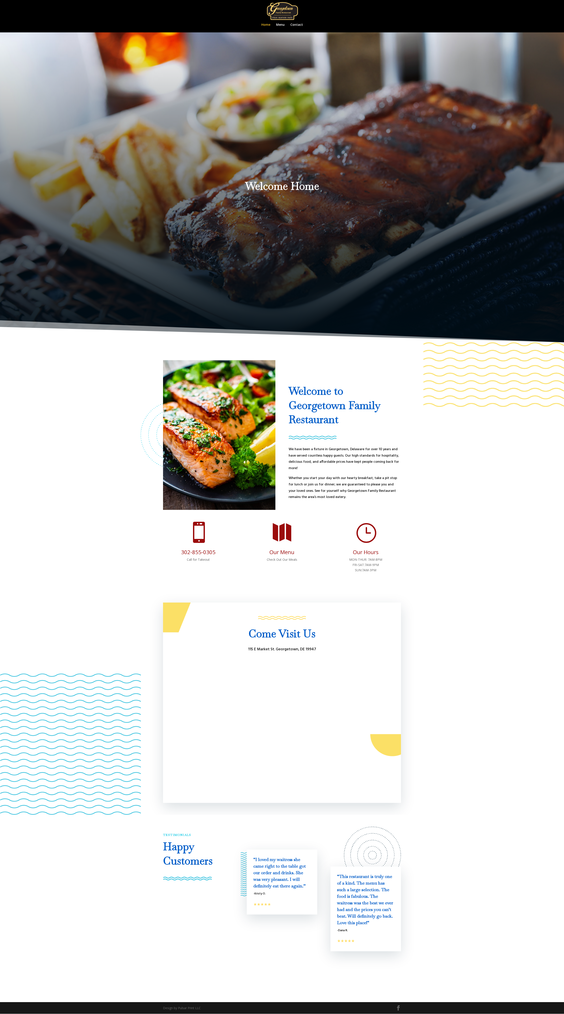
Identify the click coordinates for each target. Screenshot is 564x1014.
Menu (280, 25)
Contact (296, 25)
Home (265, 25)
